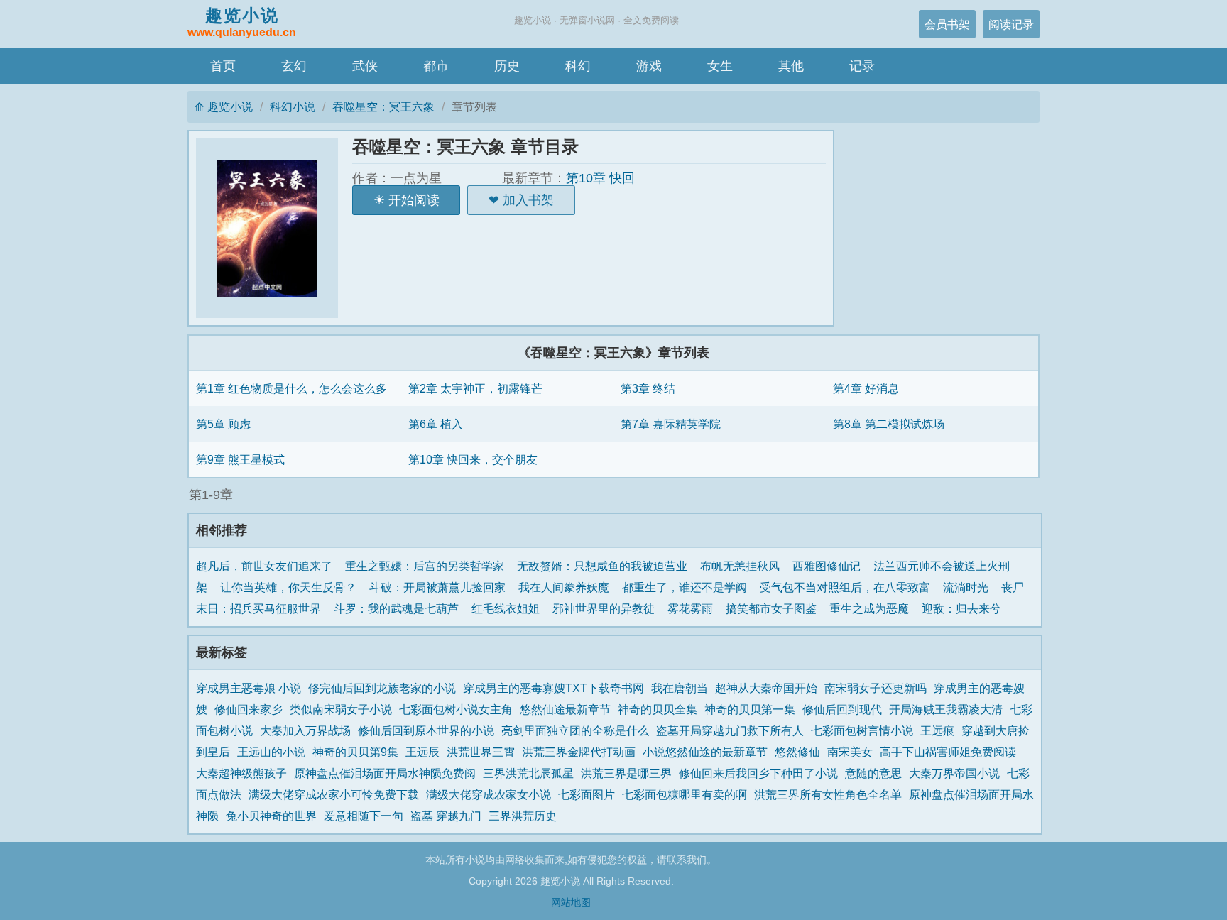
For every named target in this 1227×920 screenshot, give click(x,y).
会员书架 (947, 24)
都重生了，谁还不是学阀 (684, 587)
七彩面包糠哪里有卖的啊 (684, 794)
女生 (720, 66)
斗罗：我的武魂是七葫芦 (396, 608)
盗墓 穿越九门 (445, 815)
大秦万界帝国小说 (954, 773)
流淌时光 (965, 587)
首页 (223, 66)
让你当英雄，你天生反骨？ (288, 587)
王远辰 (422, 751)
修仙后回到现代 (842, 709)
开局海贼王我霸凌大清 (946, 709)
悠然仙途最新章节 (565, 709)
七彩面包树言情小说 (862, 730)
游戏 (649, 66)
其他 (791, 66)
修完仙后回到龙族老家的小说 (382, 687)
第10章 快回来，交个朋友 (473, 459)
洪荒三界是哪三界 (626, 773)
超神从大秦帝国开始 (766, 687)
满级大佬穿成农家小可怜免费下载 (334, 794)
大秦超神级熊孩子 (241, 773)
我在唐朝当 (679, 687)
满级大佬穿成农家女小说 (488, 794)
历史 (507, 66)
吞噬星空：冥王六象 (383, 106)
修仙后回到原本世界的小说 (426, 730)
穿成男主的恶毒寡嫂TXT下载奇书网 (553, 687)
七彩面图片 (586, 794)
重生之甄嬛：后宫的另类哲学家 (424, 565)
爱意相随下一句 (363, 815)
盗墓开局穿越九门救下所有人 (730, 730)
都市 (436, 66)
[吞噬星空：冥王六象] (274, 228)
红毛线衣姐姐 (505, 608)
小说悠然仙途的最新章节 (705, 751)
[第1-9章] (613, 495)
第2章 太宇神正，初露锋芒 (475, 388)
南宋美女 (850, 751)
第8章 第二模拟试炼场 (888, 423)
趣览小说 (241, 22)
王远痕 (937, 730)
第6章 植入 (435, 423)
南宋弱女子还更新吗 (875, 687)
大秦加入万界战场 (305, 730)
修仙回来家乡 (248, 709)
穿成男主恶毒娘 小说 (248, 687)
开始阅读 (414, 200)
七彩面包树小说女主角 (456, 709)
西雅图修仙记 (826, 565)
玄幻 (294, 66)
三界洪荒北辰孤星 (528, 773)
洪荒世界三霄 (481, 751)
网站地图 (571, 902)
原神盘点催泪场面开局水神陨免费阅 (385, 773)
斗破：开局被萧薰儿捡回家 (437, 587)
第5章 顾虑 (223, 423)
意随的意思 (873, 773)
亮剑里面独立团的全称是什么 (575, 730)
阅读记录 (1011, 24)
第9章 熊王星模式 (240, 459)
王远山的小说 (271, 751)
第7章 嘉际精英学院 (671, 423)
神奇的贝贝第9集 (355, 751)
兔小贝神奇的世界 (271, 815)
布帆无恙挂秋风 (740, 565)
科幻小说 (292, 106)
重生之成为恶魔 (869, 608)
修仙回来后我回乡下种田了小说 (758, 773)
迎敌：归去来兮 (961, 608)
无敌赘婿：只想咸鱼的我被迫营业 (602, 565)
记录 (862, 66)
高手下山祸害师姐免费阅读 (948, 751)
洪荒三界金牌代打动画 (579, 751)
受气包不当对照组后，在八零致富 (845, 587)
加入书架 (528, 200)
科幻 (578, 66)
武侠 (365, 66)
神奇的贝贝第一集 (749, 709)
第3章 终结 (648, 388)
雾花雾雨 (690, 608)
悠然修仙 (797, 751)
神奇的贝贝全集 (657, 709)
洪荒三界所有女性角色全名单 (828, 794)
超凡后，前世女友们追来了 (264, 565)
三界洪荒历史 (523, 815)
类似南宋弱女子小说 (341, 709)
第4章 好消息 (866, 388)
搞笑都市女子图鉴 (771, 608)
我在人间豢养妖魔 (563, 587)
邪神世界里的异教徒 (603, 608)
